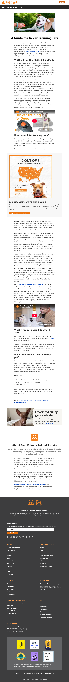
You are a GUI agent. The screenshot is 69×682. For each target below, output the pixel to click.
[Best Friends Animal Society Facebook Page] (8, 537)
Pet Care (45, 400)
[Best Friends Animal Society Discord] (32, 537)
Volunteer (43, 563)
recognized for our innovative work (23, 666)
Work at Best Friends (46, 566)
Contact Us (17, 673)
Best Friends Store (12, 608)
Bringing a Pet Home (20, 402)
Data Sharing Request (28, 673)
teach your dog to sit (32, 51)
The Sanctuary (11, 550)
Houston (9, 584)
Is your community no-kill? (19, 213)
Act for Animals (11, 553)
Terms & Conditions (49, 673)
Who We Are (10, 563)
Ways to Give (10, 561)
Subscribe (12, 533)
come (52, 338)
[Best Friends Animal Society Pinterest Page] (14, 537)
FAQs (41, 612)
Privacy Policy (39, 673)
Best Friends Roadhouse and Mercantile (15, 604)
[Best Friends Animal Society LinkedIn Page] (17, 537)
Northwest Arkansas (13, 591)
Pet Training (22, 400)
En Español (10, 574)
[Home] (9, 2)
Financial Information (46, 617)
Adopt (8, 558)
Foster (42, 553)
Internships (43, 606)
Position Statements (45, 614)
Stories (9, 555)
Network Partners (12, 611)
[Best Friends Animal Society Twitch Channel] (29, 537)
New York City (11, 589)
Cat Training (38, 400)
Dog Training (30, 400)
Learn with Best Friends (46, 555)
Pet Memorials (44, 558)
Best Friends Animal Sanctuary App (50, 584)
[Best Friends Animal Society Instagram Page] (11, 537)
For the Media (44, 609)
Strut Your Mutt (11, 613)
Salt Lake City (10, 594)
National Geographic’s (16, 627)
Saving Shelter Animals (13, 547)
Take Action (43, 561)
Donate (62, 2)
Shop (8, 571)
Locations (9, 569)
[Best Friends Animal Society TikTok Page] (26, 537)
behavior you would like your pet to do (31, 285)
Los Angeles (10, 586)
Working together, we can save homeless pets (29, 484)
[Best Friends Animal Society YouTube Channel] (23, 537)
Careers (42, 604)
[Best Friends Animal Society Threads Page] (20, 537)
